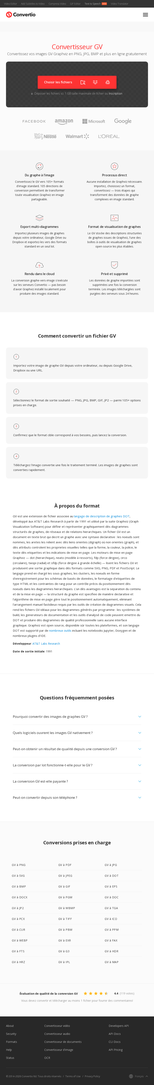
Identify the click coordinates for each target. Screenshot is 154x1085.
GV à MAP (112, 962)
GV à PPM (112, 929)
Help (9, 1050)
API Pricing (116, 1050)
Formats (11, 1042)
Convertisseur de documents (63, 1042)
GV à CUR (18, 929)
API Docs (115, 1034)
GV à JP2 (18, 908)
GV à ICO (111, 919)
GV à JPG (111, 865)
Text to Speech (93, 3)
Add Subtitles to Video (33, 3)
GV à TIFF (65, 919)
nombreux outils (60, 630)
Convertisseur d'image (58, 1050)
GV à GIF (64, 886)
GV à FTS (18, 951)
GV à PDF (65, 865)
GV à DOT (112, 876)
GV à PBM (65, 929)
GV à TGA (111, 908)
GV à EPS (111, 886)
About (10, 1026)
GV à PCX (18, 919)
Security (11, 1034)
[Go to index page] (20, 14)
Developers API (119, 1026)
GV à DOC (112, 897)
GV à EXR (64, 940)
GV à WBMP (66, 908)
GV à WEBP (20, 940)
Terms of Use (73, 1076)
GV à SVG (18, 876)
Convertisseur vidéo (57, 1026)
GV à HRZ (18, 962)
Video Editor (10, 3)
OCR (47, 1058)
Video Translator (119, 3)
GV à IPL (64, 962)
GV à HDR (111, 951)
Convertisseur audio (57, 1034)
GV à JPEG (65, 876)
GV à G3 (64, 951)
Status (10, 1058)
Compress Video (57, 3)
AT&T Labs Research (46, 643)
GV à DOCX (19, 897)
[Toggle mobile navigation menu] (145, 14)
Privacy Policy (92, 1076)
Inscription (115, 93)
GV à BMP (19, 886)
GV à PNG (18, 865)
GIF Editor (75, 3)
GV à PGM (65, 897)
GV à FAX (111, 940)
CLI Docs (115, 1042)
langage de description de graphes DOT (102, 516)
